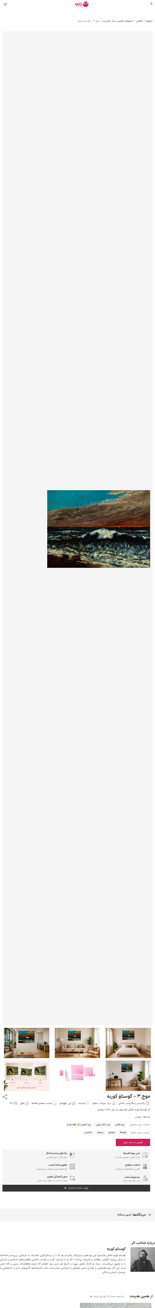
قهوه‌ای (62, 1103)
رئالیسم (141, 1103)
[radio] (119, 1124)
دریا (109, 1103)
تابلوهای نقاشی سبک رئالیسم (118, 21)
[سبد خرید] (5, 4)
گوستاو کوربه (116, 1249)
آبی (69, 1103)
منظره (95, 1103)
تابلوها (149, 21)
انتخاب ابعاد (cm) (140, 1133)
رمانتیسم (131, 1103)
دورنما (103, 1103)
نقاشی (139, 21)
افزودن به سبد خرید (133, 1142)
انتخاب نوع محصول (139, 1125)
